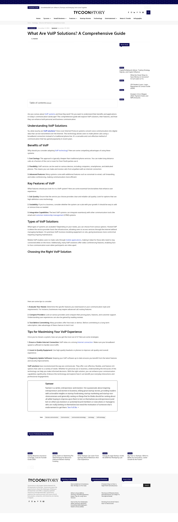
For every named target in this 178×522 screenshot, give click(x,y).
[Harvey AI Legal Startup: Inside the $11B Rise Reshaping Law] (113, 445)
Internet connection (85, 342)
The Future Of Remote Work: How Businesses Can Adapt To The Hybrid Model (110, 494)
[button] (148, 12)
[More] (152, 38)
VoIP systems (50, 114)
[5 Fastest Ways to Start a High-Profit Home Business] (95, 487)
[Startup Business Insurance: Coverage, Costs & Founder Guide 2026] (39, 445)
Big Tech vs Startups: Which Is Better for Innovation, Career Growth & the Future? (138, 457)
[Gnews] (143, 12)
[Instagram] (131, 12)
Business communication (52, 417)
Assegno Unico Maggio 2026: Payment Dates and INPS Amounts (139, 96)
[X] (140, 12)
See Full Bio (72, 407)
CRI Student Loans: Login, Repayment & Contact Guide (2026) (140, 86)
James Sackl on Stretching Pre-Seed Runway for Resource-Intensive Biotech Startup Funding (63, 458)
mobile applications (73, 240)
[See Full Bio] (78, 407)
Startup (30, 453)
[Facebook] (128, 12)
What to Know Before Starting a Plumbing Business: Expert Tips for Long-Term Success (80, 495)
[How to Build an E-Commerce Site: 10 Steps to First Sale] (65, 487)
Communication (65, 417)
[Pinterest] (137, 12)
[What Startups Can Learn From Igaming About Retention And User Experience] (89, 445)
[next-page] (32, 467)
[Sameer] (29, 38)
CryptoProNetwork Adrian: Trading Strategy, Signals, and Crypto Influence (134, 71)
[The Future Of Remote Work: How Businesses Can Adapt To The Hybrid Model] (95, 496)
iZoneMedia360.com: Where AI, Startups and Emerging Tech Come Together (64, 7)
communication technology (78, 417)
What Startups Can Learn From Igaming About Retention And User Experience (88, 457)
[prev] (146, 7)
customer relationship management (49, 215)
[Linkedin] (134, 12)
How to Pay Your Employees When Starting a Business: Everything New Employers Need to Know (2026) (79, 504)
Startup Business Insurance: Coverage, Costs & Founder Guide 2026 (37, 457)
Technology (35, 23)
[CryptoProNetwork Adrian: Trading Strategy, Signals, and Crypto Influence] (134, 57)
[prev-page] (29, 467)
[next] (149, 7)
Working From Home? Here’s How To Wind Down (110, 502)
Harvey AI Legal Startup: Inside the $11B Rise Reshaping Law (113, 457)
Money (121, 67)
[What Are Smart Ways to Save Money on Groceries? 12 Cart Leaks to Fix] (124, 78)
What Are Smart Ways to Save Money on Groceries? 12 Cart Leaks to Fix (139, 77)
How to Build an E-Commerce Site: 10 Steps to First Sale (79, 484)
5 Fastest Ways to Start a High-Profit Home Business (109, 484)
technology (91, 417)
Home (29, 23)
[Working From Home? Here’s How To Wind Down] (95, 504)
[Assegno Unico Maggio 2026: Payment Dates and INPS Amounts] (124, 97)
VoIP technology (61, 150)
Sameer (35, 38)
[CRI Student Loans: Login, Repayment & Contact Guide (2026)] (124, 87)
